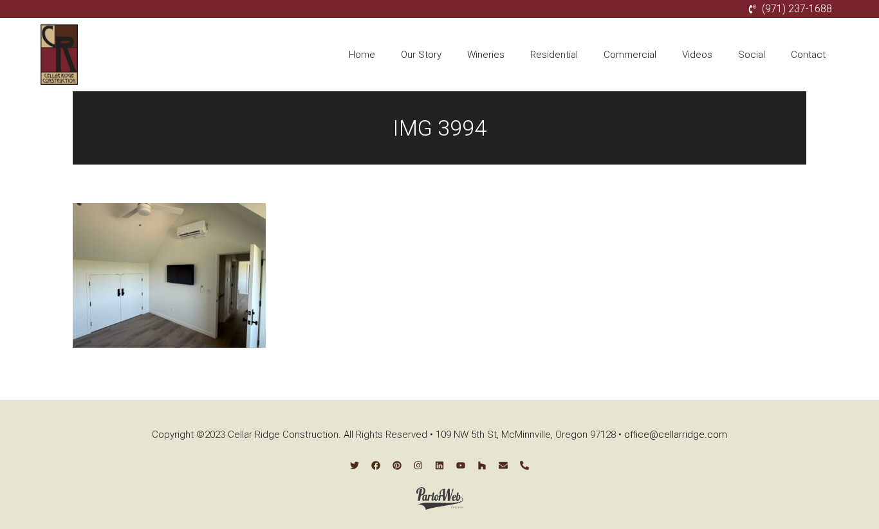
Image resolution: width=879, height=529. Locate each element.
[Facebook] (376, 465)
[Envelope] (503, 465)
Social (751, 54)
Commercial (630, 54)
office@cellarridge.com (675, 434)
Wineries (485, 54)
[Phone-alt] (524, 465)
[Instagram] (418, 465)
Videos (697, 54)
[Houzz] (482, 465)
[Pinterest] (397, 465)
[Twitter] (355, 465)
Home (362, 54)
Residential (554, 54)
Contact (808, 54)
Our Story (421, 54)
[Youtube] (461, 465)
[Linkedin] (439, 465)
